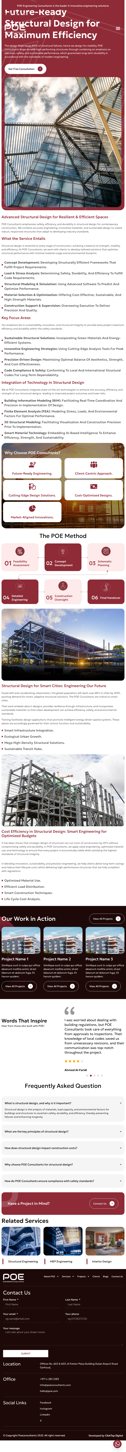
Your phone (72, 1314)
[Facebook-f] (99, 16)
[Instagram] (113, 16)
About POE (49, 1276)
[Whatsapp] (117, 1444)
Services (66, 1276)
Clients (96, 1276)
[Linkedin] (119, 16)
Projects (81, 1276)
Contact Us (117, 1276)
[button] (117, 28)
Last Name (72, 1299)
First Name (10, 1299)
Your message (11, 1328)
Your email (9, 1314)
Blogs (105, 1276)
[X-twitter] (106, 16)
